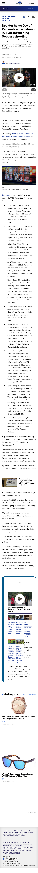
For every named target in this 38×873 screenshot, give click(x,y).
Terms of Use (7, 845)
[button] (12, 624)
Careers (19, 845)
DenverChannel (10, 857)
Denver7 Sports (8, 832)
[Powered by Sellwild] (33, 813)
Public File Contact (9, 850)
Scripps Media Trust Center (11, 852)
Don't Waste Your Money (11, 835)
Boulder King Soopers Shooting (9, 19)
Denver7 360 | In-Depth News (23, 832)
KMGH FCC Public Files (10, 847)
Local (4, 831)
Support (22, 835)
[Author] (3, 63)
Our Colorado (7, 834)
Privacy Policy (26, 842)
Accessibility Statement (23, 850)
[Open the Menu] (3, 3)
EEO (14, 845)
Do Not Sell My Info (15, 842)
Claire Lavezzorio (14, 63)
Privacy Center (7, 844)
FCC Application (23, 849)
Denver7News (4, 857)
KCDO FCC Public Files (26, 847)
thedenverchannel (7, 857)
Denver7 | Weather (14, 831)
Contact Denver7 (18, 834)
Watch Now (32, 3)
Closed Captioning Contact (11, 853)
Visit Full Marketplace (29, 694)
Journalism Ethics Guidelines (23, 844)
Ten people (6, 195)
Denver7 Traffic (26, 831)
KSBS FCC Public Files (10, 849)
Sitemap (5, 842)
